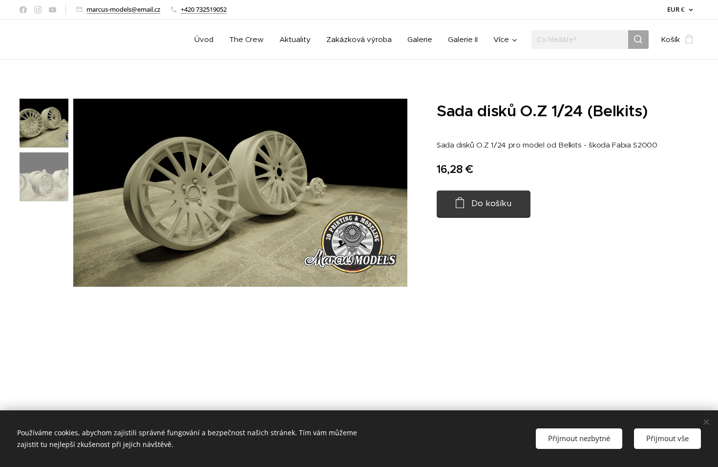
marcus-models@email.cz (123, 9)
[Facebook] (23, 9)
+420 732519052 (204, 9)
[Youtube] (52, 9)
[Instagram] (38, 9)
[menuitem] (206, 39)
